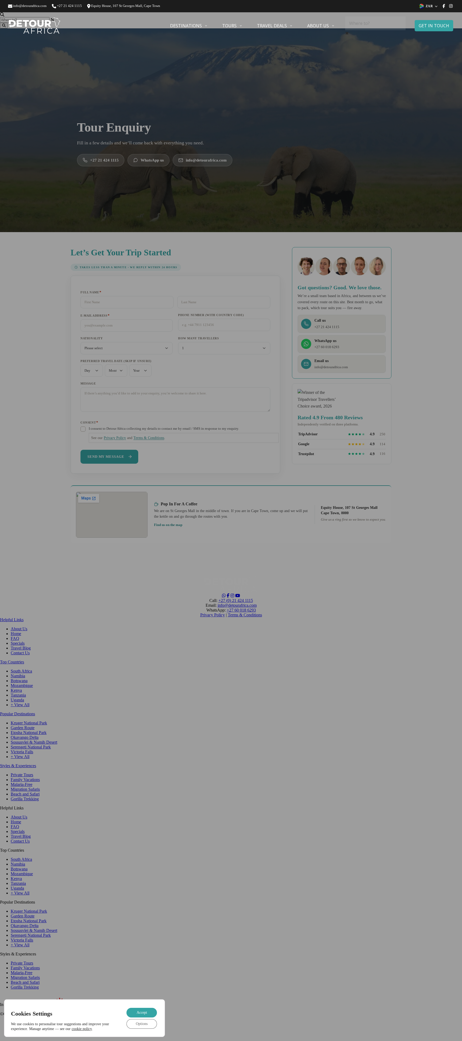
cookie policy (82, 1029)
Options (142, 1023)
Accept (142, 1012)
